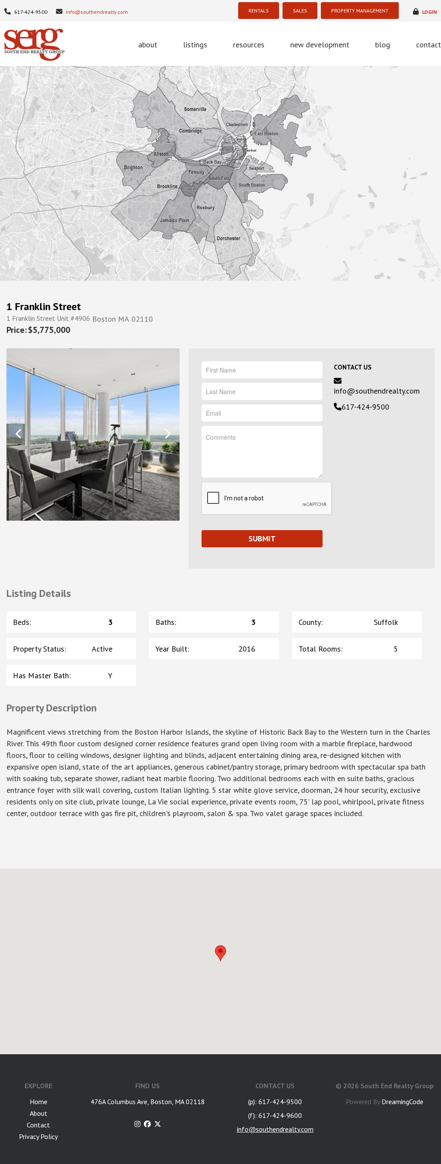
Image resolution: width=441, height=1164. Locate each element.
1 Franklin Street (43, 306)
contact (428, 45)
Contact (38, 1125)
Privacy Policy (38, 1136)
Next (168, 433)
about (147, 45)
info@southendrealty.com (96, 12)
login (429, 12)
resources (248, 45)
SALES (300, 10)
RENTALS (258, 10)
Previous (18, 433)
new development (319, 45)
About (38, 1113)
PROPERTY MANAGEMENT (359, 10)
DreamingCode (402, 1101)
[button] (220, 953)
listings (195, 45)
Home (38, 1101)
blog (382, 45)
